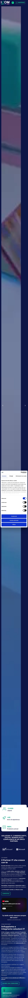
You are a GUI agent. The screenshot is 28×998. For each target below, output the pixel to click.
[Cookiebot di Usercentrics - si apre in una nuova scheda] (21, 472)
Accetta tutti (14, 516)
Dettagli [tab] (11, 476)
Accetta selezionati (14, 520)
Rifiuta (14, 524)
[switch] (25, 502)
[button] (13, 3)
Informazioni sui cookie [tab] (21, 476)
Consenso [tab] (4, 476)
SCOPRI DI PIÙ (14, 414)
